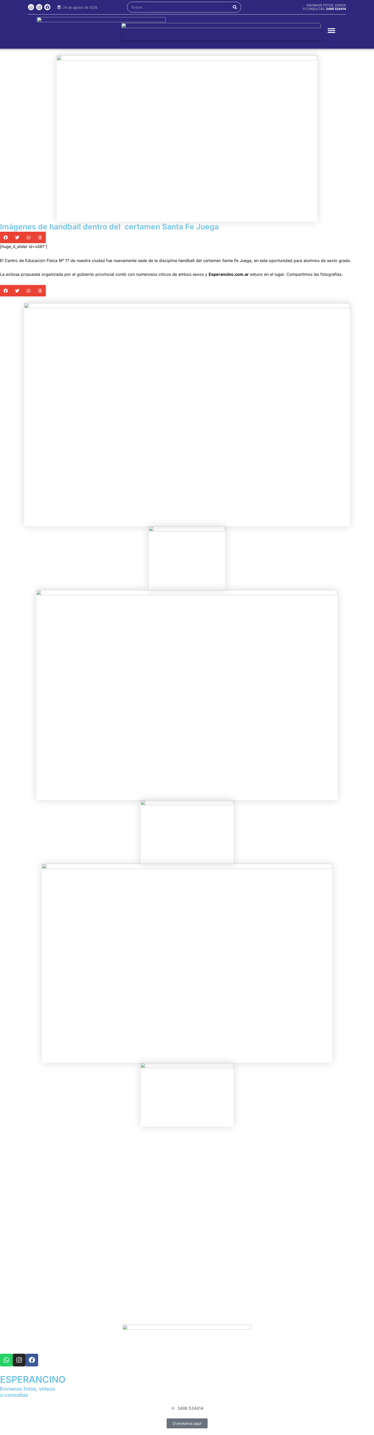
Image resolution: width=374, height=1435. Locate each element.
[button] (5, 237)
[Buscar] (235, 7)
